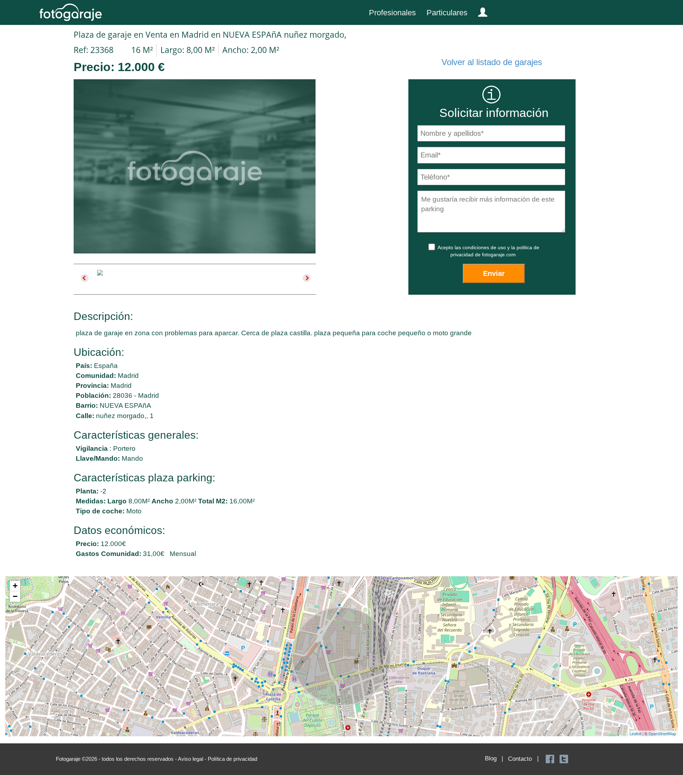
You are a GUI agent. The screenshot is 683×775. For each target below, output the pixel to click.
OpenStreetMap (662, 733)
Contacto (520, 758)
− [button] (15, 596)
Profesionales (392, 12)
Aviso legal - (193, 759)
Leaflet (635, 733)
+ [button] (15, 585)
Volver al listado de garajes (491, 62)
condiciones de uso (484, 247)
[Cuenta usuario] (480, 11)
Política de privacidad (232, 759)
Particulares (447, 12)
